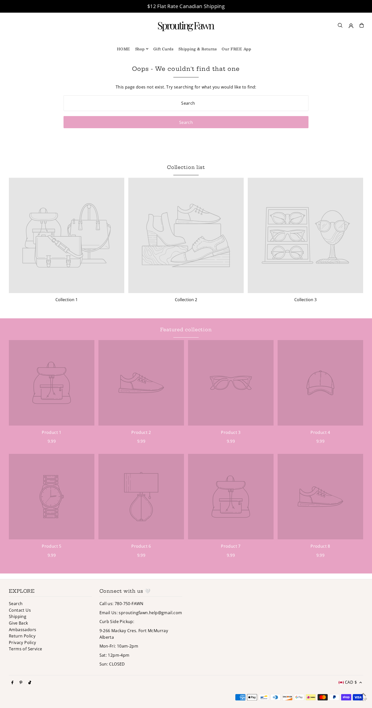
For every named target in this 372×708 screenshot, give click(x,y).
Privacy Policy (22, 642)
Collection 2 (186, 299)
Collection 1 (66, 299)
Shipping (17, 616)
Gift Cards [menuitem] (163, 49)
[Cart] (362, 25)
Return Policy (22, 636)
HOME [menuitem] (123, 49)
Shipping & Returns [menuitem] (197, 49)
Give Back (18, 623)
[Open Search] (340, 25)
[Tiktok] (29, 683)
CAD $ (351, 682)
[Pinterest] (20, 683)
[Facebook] (12, 683)
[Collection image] (66, 235)
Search (16, 603)
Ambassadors (22, 629)
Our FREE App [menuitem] (236, 49)
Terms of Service (25, 649)
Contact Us (20, 610)
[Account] (351, 26)
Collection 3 (305, 299)
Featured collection (186, 330)
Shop (140, 49)
